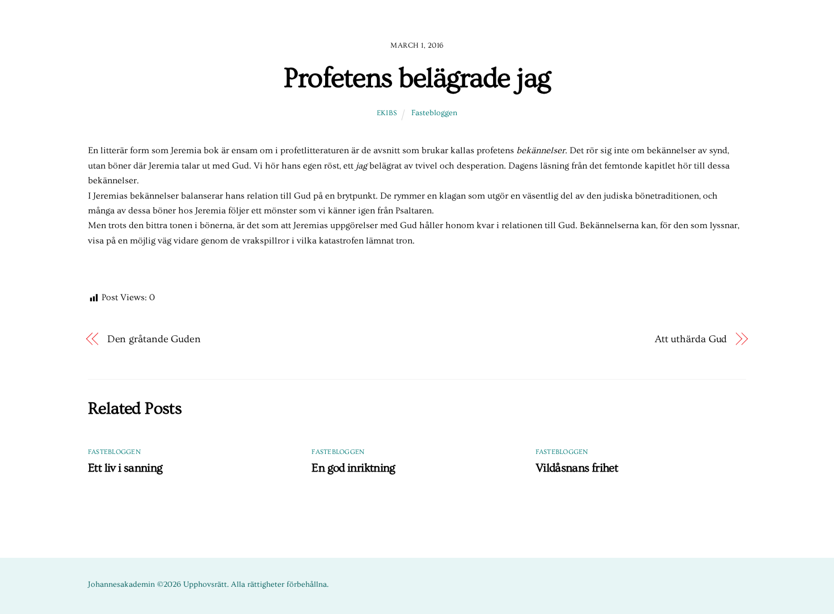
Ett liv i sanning (125, 467)
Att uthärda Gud (691, 339)
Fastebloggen (434, 112)
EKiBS (387, 113)
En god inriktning (353, 467)
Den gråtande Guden (154, 339)
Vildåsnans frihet (577, 467)
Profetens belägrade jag (417, 78)
